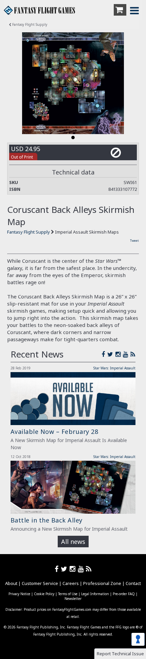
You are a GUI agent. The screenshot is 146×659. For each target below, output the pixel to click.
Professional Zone (102, 583)
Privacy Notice (19, 593)
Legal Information (95, 593)
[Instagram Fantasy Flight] (119, 354)
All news (73, 541)
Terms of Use (67, 593)
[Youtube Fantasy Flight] (82, 568)
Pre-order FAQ (124, 593)
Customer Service (40, 583)
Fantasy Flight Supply (29, 24)
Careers (70, 583)
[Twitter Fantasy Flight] (111, 354)
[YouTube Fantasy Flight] (126, 354)
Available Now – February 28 (54, 431)
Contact (133, 583)
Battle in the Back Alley (47, 520)
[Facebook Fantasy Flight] (104, 354)
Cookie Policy (44, 593)
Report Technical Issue (120, 654)
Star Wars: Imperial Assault (114, 368)
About (11, 583)
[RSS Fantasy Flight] (132, 354)
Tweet (134, 240)
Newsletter (73, 598)
